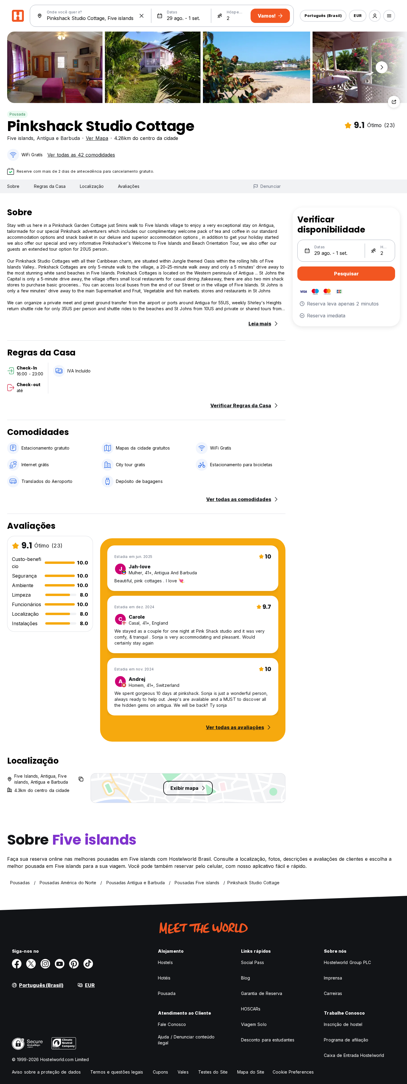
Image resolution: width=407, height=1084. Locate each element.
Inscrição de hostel (343, 1024)
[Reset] (141, 16)
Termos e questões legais (116, 1071)
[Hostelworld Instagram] (45, 963)
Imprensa (333, 977)
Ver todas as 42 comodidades (81, 155)
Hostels (165, 962)
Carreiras (333, 993)
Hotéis (164, 977)
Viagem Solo (254, 1024)
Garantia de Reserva (261, 993)
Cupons (160, 1071)
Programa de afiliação (346, 1039)
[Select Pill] (375, 16)
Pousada (17, 114)
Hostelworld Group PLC (347, 962)
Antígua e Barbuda (58, 138)
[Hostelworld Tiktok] (88, 963)
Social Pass (252, 962)
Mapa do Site (250, 1071)
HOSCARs (251, 1008)
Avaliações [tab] (128, 186)
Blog (245, 977)
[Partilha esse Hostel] (394, 102)
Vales (183, 1071)
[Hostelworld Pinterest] (74, 963)
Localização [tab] (92, 186)
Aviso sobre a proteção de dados (46, 1071)
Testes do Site (213, 1071)
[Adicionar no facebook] (16, 963)
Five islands (20, 138)
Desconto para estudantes (267, 1039)
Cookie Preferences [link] (293, 1071)
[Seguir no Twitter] (31, 963)
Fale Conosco (172, 1024)
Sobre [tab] (13, 186)
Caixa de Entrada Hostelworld (354, 1055)
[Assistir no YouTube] (59, 963)
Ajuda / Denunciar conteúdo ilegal (186, 1039)
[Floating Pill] (382, 67)
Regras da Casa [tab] (50, 186)
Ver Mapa (97, 138)
